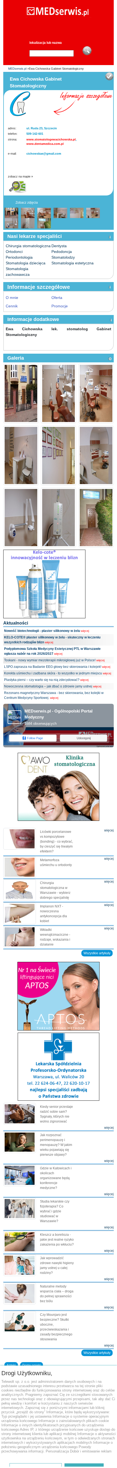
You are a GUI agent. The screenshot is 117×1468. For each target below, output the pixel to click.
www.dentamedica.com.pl (45, 143)
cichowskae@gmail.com (43, 153)
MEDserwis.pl (17, 68)
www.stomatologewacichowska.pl (51, 139)
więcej (85, 630)
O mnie (12, 297)
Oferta (56, 297)
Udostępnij (84, 738)
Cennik (12, 306)
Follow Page (35, 738)
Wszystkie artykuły (97, 953)
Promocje (59, 306)
